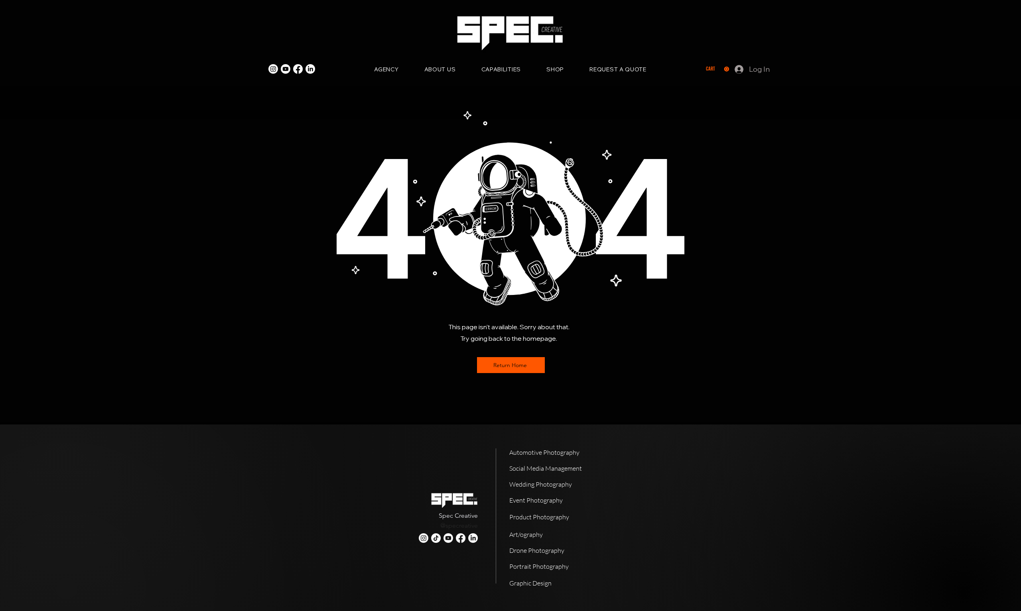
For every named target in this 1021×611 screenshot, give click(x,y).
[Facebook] (298, 69)
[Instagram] (273, 69)
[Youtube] (285, 69)
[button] (717, 69)
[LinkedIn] (310, 69)
